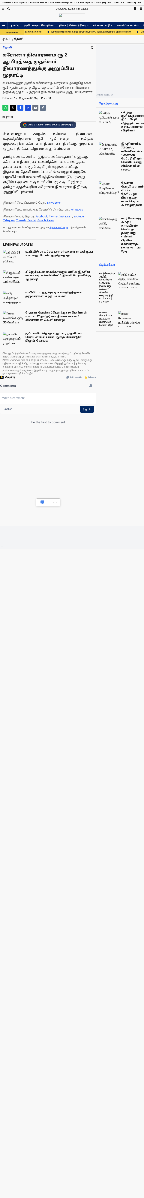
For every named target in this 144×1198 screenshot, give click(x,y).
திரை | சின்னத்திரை (72, 25)
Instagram (65, 216)
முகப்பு (14, 25)
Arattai (32, 220)
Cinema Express (84, 2)
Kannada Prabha (38, 2)
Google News (46, 220)
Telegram (9, 220)
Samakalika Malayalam (61, 2)
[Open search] (8, 8)
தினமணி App (59, 227)
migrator (7, 117)
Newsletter (54, 203)
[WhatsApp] (5, 108)
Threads (21, 220)
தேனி (7, 47)
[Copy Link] (43, 108)
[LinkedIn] (28, 108)
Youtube (79, 216)
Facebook (41, 216)
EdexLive (119, 2)
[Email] (35, 108)
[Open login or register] (141, 9)
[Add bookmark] (92, 47)
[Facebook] (20, 108)
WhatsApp (76, 209)
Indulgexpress (104, 2)
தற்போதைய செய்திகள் (39, 25)
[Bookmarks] (135, 9)
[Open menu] (3, 9)
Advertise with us (102, 95)
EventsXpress (134, 2)
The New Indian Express (14, 2)
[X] (13, 108)
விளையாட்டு (101, 25)
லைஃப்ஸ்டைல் (126, 25)
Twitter (53, 216)
